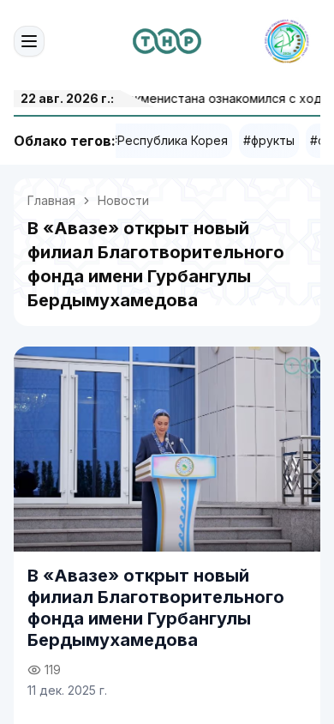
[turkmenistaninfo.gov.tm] (167, 41)
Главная (51, 200)
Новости (123, 200)
